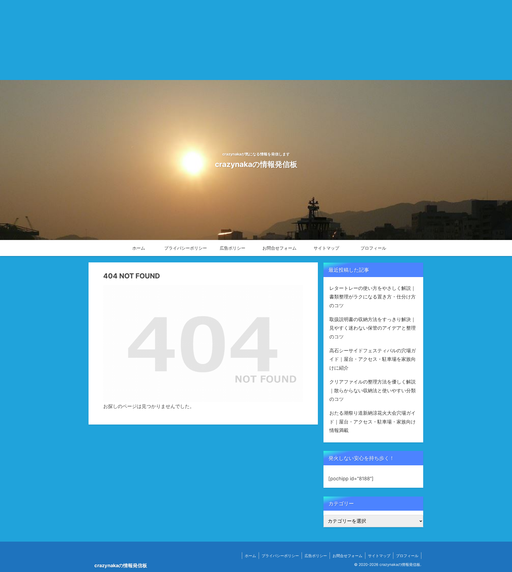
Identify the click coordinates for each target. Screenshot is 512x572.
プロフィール (407, 555)
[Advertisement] (256, 40)
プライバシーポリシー (280, 555)
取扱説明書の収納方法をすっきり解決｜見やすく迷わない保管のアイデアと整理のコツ (372, 328)
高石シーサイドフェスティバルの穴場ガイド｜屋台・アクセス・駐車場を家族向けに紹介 (372, 359)
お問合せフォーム (347, 555)
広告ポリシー (316, 555)
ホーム (250, 555)
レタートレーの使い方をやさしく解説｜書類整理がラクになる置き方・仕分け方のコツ (372, 296)
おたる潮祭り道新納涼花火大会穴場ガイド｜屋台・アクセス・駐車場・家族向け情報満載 (372, 421)
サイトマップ (379, 555)
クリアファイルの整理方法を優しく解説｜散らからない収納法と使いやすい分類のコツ (372, 390)
